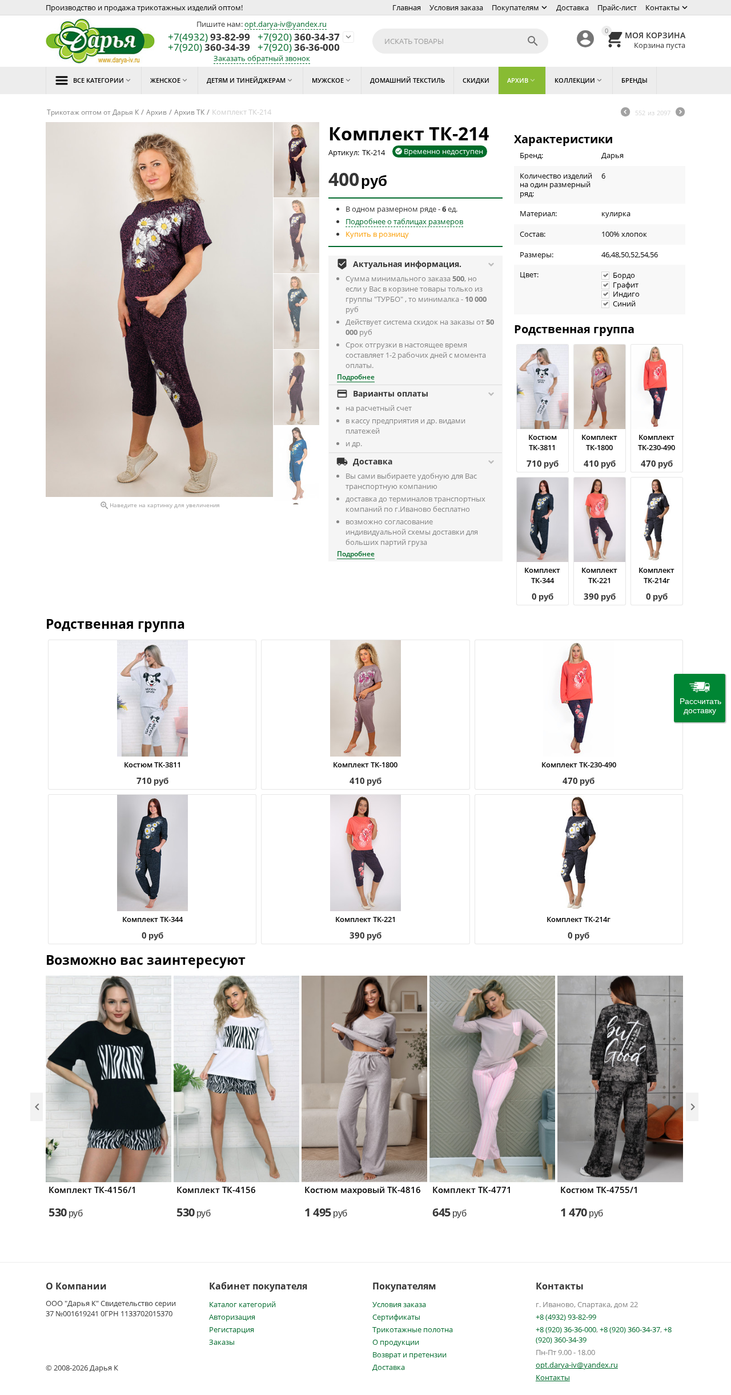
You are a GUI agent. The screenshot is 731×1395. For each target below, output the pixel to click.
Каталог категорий (242, 1304)
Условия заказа (456, 7)
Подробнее (356, 377)
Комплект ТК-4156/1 (92, 1189)
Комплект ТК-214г (656, 575)
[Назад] (625, 113)
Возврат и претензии (409, 1354)
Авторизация (232, 1317)
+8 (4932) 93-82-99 (566, 1317)
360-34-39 (209, 47)
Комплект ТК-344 (542, 575)
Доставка (572, 7)
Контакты (662, 7)
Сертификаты (396, 1317)
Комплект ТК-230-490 (656, 442)
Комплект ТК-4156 (216, 1189)
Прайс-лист (617, 7)
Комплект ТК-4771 (472, 1189)
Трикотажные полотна (412, 1329)
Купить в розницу (377, 234)
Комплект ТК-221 (599, 575)
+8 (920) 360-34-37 (630, 1329)
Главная (406, 7)
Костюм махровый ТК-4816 (362, 1189)
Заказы (222, 1342)
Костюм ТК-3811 (542, 442)
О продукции (395, 1342)
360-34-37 (299, 37)
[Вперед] (680, 113)
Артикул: (343, 152)
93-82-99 (209, 37)
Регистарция (231, 1329)
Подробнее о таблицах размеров (404, 221)
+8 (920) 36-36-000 (566, 1329)
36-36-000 (299, 47)
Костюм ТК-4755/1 (599, 1189)
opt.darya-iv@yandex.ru (285, 24)
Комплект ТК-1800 (599, 442)
